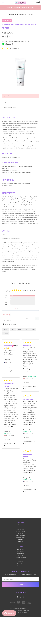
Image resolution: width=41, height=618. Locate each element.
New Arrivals (20, 564)
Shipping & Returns (20, 537)
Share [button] (8, 367)
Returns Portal (20, 529)
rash (19, 329)
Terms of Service (20, 535)
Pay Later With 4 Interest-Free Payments (20, 7)
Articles (20, 527)
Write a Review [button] (21, 309)
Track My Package (20, 531)
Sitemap (20, 541)
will (26, 329)
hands (6, 333)
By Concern (20, 551)
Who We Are (20, 525)
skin (13, 329)
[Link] (20, 2)
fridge (33, 329)
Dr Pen (20, 559)
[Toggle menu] (2, 2)
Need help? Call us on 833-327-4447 (20, 610)
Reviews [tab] (5, 314)
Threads (20, 561)
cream (6, 329)
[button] (15, 371)
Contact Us (20, 539)
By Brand (20, 555)
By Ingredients (20, 553)
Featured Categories (20, 557)
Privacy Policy (20, 533)
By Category (20, 549)
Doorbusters (20, 565)
